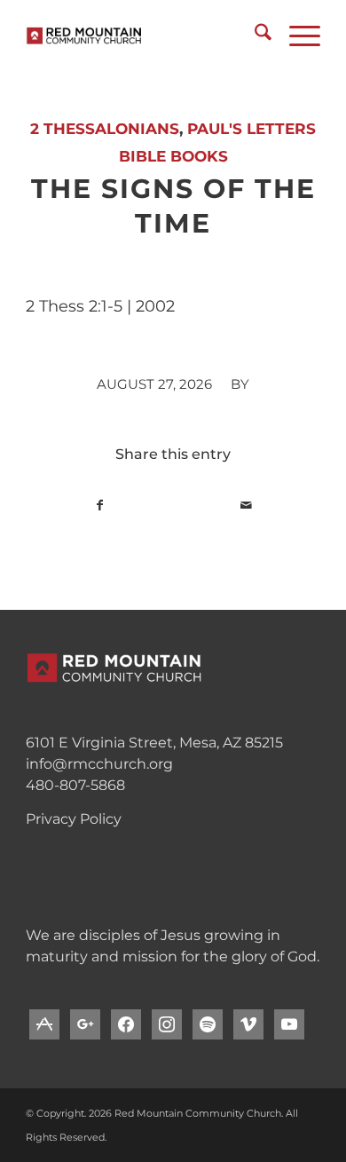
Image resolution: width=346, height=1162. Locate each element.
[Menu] (295, 35)
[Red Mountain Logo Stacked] (143, 35)
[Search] (254, 35)
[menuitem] (254, 35)
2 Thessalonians (104, 129)
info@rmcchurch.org (99, 763)
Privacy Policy (74, 818)
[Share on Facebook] (100, 505)
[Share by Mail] (246, 505)
